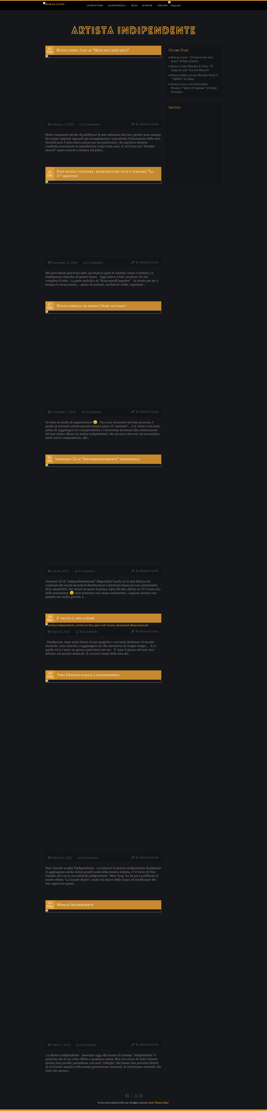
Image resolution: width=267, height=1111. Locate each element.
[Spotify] (141, 1096)
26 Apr (50, 618)
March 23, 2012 (62, 857)
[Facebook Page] (127, 1096)
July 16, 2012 (60, 571)
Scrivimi (147, 5)
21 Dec (50, 173)
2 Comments (91, 124)
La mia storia (95, 5)
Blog (134, 5)
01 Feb (50, 50)
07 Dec (50, 305)
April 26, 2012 (61, 631)
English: (162, 5)
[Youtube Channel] (136, 1096)
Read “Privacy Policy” (159, 1103)
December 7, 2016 (64, 412)
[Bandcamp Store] (131, 1096)
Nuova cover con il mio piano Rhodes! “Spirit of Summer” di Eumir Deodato (194, 87)
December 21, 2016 (64, 262)
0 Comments (93, 412)
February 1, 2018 (63, 124)
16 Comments (88, 631)
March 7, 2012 (61, 1045)
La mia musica (116, 5)
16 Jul (49, 459)
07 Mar (50, 904)
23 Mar (50, 674)
